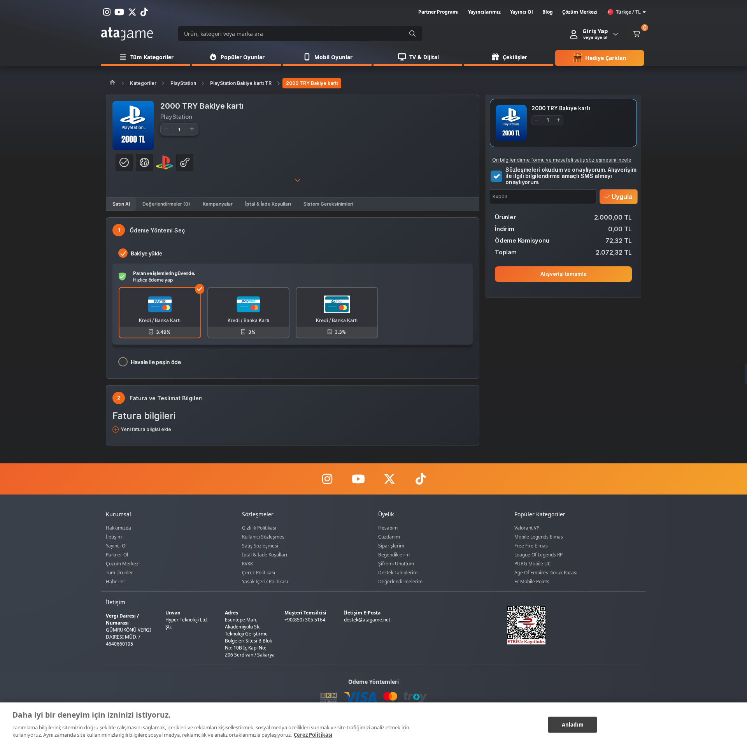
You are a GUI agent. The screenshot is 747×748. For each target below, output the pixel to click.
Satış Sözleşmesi (260, 545)
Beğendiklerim (394, 554)
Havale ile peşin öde (156, 362)
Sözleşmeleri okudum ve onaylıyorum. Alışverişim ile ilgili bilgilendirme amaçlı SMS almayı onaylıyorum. (571, 175)
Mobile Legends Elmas (538, 536)
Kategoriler (143, 83)
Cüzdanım (389, 536)
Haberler (115, 581)
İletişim (114, 536)
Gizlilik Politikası (259, 527)
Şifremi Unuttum (396, 563)
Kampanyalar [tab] (218, 204)
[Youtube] (358, 479)
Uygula (621, 196)
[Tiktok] (420, 479)
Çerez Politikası (258, 572)
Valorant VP (526, 527)
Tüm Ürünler (119, 572)
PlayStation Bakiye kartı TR (241, 83)
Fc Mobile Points (531, 581)
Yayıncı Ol (116, 545)
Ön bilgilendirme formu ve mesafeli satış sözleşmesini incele (561, 159)
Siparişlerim (391, 545)
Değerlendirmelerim (400, 581)
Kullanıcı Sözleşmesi (264, 536)
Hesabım (388, 527)
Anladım (573, 724)
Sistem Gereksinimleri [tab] (328, 204)
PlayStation (183, 83)
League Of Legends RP (538, 554)
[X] (389, 479)
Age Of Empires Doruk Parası (545, 572)
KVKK (247, 563)
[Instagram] (327, 479)
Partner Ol (117, 554)
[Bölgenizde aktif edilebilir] (124, 162)
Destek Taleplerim (397, 572)
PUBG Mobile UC (532, 563)
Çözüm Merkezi (123, 563)
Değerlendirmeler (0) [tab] (166, 204)
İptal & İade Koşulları (264, 554)
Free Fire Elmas (531, 545)
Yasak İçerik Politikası (265, 581)
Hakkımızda (118, 527)
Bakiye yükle (146, 253)
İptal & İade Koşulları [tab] (268, 204)
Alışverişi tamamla (563, 274)
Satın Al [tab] (121, 204)
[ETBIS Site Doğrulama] (569, 625)
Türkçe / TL (628, 12)
